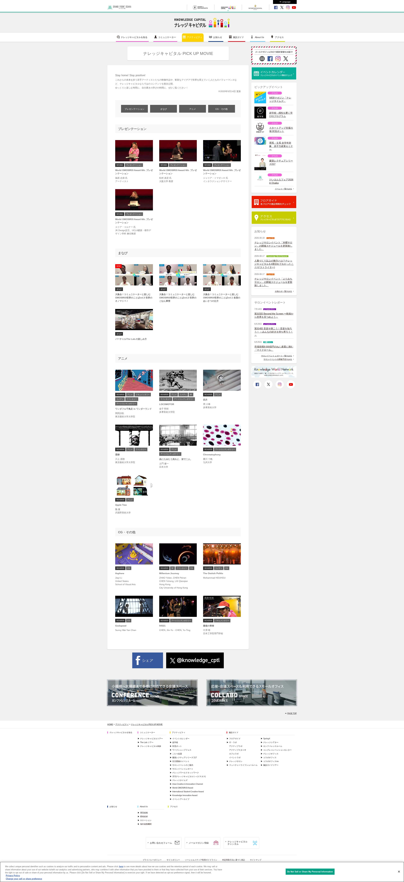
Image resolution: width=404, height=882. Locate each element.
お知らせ (217, 37)
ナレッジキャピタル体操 (149, 746)
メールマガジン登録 (199, 843)
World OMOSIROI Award (181, 788)
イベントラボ (235, 757)
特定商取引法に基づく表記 (233, 860)
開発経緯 (143, 816)
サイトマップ (255, 860)
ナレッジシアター (269, 742)
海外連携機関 (145, 824)
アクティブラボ (235, 746)
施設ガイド (238, 37)
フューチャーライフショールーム (242, 765)
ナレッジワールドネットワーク (184, 773)
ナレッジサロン (234, 761)
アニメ (192, 109)
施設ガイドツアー (269, 765)
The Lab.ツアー (145, 742)
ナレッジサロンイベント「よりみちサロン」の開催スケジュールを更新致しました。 (273, 282)
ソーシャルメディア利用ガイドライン (201, 860)
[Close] (398, 871)
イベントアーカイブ (179, 799)
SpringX (265, 739)
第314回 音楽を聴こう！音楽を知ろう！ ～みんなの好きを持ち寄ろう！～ (273, 331)
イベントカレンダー (179, 739)
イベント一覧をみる (283, 189)
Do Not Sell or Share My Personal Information (310, 871)
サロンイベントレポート (181, 769)
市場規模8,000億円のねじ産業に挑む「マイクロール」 (273, 348)
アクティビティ (194, 37)
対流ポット (176, 746)
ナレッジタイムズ (178, 780)
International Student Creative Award (187, 792)
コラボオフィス (268, 757)
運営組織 (143, 813)
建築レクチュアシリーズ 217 (183, 757)
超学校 (174, 742)
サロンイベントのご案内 (181, 765)
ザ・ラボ (232, 742)
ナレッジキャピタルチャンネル (237, 843)
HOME (110, 724)
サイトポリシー (173, 860)
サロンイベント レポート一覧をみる (276, 356)
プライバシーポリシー (152, 860)
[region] (202, 872)
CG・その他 (221, 109)
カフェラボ (234, 754)
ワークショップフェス (180, 750)
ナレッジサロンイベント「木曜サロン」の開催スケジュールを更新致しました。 (273, 245)
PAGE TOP (292, 713)
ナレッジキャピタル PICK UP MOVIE (147, 724)
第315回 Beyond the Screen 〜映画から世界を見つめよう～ (273, 315)
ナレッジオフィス (269, 754)
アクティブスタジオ (237, 750)
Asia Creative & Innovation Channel (186, 784)
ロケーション (145, 820)
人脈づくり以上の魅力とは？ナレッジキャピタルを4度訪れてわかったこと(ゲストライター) (274, 264)
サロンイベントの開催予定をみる (278, 359)
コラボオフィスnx (270, 761)
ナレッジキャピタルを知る (134, 37)
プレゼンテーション (134, 109)
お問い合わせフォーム (161, 843)
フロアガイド (234, 739)
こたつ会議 (176, 754)
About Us (259, 37)
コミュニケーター (167, 37)
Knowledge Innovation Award (183, 795)
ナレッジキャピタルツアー (150, 739)
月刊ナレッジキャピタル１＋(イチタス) (188, 776)
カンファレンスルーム (271, 746)
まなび (163, 109)
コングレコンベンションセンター (276, 750)
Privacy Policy (13, 876)
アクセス (279, 37)
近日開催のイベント (179, 761)
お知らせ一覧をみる (283, 291)
